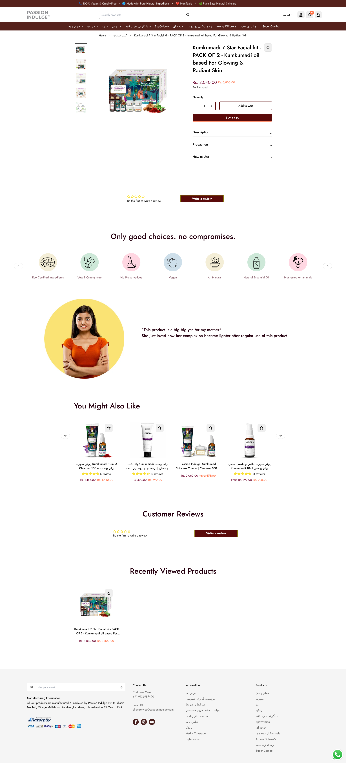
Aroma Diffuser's (226, 26)
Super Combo (271, 26)
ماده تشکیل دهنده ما (199, 26)
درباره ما (190, 693)
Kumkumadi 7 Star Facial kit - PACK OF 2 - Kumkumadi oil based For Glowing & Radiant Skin (96, 631)
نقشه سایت (192, 739)
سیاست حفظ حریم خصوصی (202, 710)
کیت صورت (120, 36)
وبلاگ (188, 727)
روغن (115, 26)
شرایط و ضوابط (195, 704)
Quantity (198, 97)
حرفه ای (178, 26)
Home (102, 36)
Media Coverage (195, 733)
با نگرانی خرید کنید (137, 26)
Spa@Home (162, 26)
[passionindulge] (38, 15)
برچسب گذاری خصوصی (200, 699)
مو (103, 26)
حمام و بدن (73, 26)
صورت (91, 26)
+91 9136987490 (143, 696)
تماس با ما (191, 722)
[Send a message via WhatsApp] (337, 754)
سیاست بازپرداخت (196, 716)
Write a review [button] (202, 199)
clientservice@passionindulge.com (153, 709)
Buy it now (232, 118)
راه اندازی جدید (249, 26)
